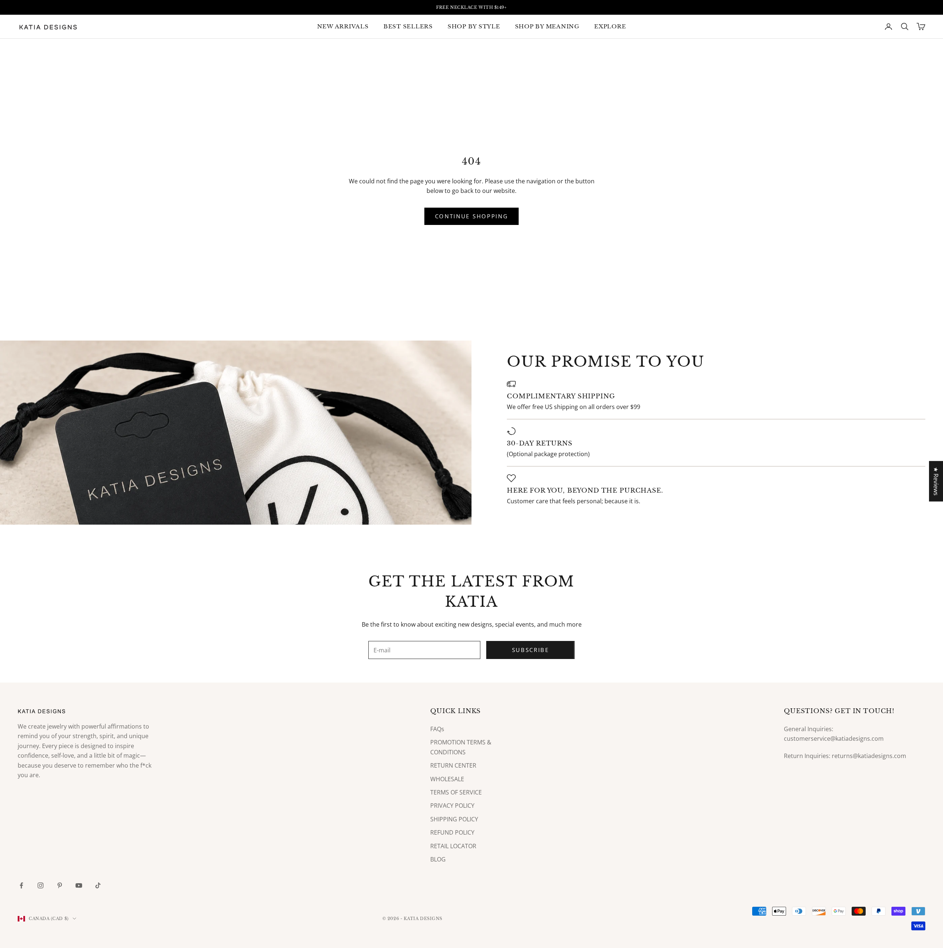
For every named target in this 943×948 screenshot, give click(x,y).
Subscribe (530, 649)
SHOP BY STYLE (474, 26)
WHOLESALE (447, 779)
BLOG (438, 859)
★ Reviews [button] (936, 481)
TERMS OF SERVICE (456, 792)
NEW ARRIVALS (343, 26)
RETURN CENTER (453, 765)
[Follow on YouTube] (79, 885)
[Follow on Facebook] (21, 885)
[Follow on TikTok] (98, 885)
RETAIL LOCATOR (453, 846)
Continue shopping (471, 216)
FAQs (437, 729)
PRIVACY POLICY (452, 805)
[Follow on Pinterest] (59, 885)
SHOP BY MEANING (547, 26)
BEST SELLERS (408, 26)
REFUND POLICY (452, 832)
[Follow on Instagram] (40, 885)
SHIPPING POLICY (454, 819)
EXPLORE (610, 26)
